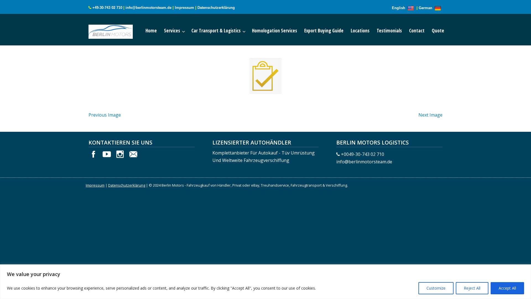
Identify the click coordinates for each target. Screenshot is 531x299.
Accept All (507, 288)
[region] (265, 281)
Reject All (472, 288)
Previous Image (104, 115)
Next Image (430, 115)
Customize (436, 288)
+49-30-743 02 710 (107, 8)
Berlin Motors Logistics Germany (116, 30)
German (426, 8)
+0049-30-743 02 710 (362, 154)
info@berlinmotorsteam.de (148, 8)
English (399, 8)
